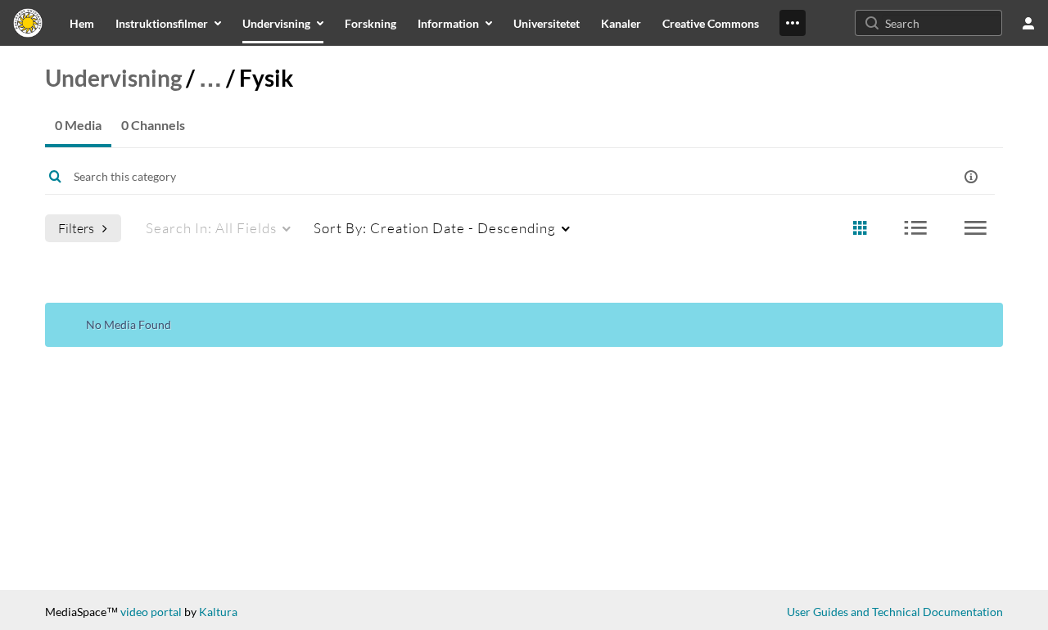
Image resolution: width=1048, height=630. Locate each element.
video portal (151, 612)
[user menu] (1028, 23)
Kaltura (218, 612)
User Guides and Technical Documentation (895, 612)
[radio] (859, 229)
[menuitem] (82, 23)
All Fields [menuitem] (211, 227)
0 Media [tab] (78, 125)
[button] (971, 176)
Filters (76, 228)
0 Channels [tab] (153, 125)
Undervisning (113, 78)
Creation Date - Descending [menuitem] (435, 227)
